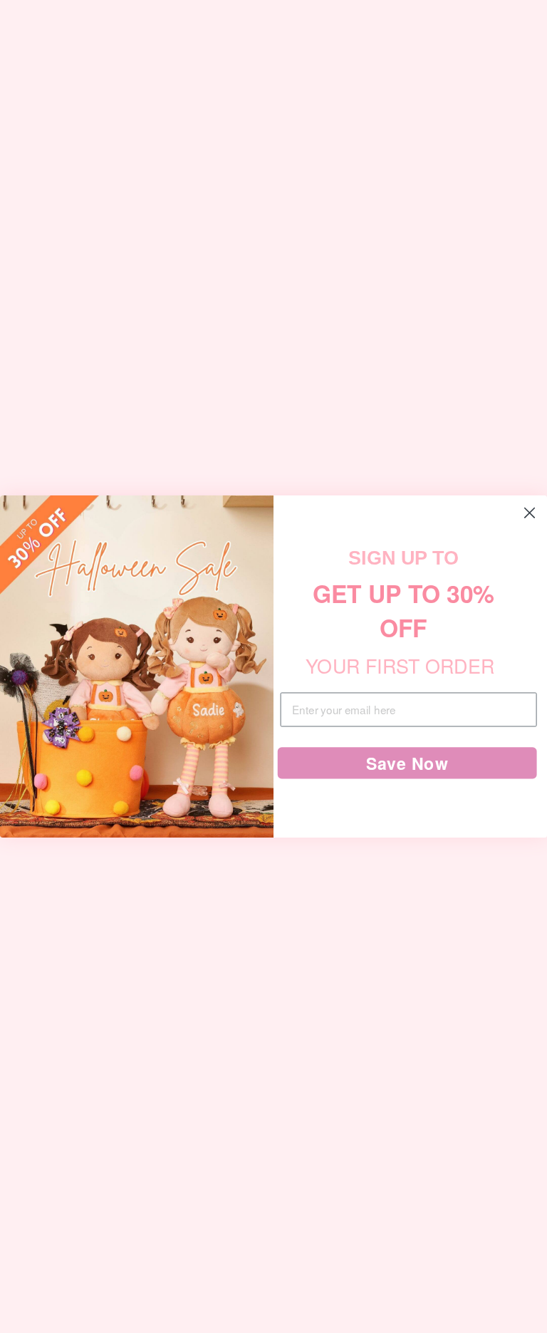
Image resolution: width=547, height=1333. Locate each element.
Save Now (407, 763)
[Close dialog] (530, 513)
